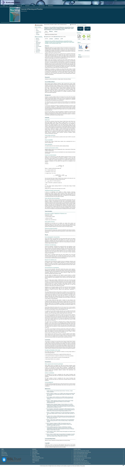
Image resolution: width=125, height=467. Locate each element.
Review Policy (64, 0)
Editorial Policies (50, 5)
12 (54, 320)
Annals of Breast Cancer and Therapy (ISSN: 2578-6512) (82, 463)
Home (4, 5)
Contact (33, 462)
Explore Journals (3, 452)
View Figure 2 (87, 50)
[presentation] (60, 166)
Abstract (37, 38)
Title (36, 29)
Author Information (41, 5)
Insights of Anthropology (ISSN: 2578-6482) (80, 456)
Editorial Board (27, 5)
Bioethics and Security (35, 459)
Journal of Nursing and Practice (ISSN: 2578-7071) (81, 462)
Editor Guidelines (34, 452)
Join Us (116, 0)
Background (38, 43)
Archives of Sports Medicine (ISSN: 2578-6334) (81, 453)
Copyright (37, 34)
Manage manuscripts (4, 455)
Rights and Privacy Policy (36, 456)
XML (89, 39)
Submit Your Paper (4, 453)
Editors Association (75, 0)
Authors (37, 30)
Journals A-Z (11, 5)
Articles (34, 5)
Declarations (38, 50)
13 (65, 332)
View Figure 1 (80, 50)
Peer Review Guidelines (35, 453)
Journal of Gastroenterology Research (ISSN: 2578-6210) (82, 452)
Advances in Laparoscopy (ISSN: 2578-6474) (80, 455)
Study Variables (38, 46)
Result (37, 47)
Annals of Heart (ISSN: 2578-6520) (79, 459)
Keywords (37, 39)
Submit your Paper (19, 5)
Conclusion (38, 49)
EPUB (84, 39)
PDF (79, 39)
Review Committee (96, 0)
